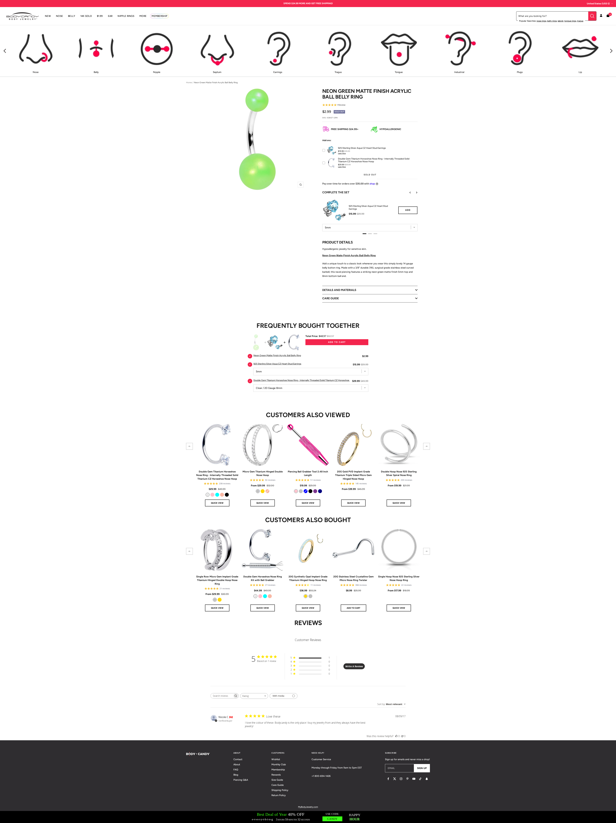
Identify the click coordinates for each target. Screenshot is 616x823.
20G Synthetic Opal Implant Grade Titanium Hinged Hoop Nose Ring (308, 578)
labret (560, 21)
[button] (189, 446)
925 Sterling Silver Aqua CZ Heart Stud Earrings (368, 207)
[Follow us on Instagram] (401, 779)
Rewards (276, 774)
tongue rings (570, 21)
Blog (235, 774)
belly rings (552, 21)
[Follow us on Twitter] (394, 779)
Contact (237, 759)
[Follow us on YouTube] (414, 779)
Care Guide (277, 785)
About (236, 764)
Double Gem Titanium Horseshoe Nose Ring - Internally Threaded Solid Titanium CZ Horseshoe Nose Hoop (307, 380)
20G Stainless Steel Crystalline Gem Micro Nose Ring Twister (353, 578)
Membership (278, 769)
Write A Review (354, 666)
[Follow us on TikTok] (420, 779)
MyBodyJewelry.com (308, 807)
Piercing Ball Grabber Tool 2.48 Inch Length (308, 473)
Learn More (342, 153)
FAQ (235, 769)
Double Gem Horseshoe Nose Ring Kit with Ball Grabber (262, 578)
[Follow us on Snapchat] (427, 779)
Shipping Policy (279, 790)
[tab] (364, 233)
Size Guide (277, 779)
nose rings (541, 21)
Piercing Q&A (240, 779)
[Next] (610, 51)
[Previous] (5, 51)
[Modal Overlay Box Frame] (308, 817)
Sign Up (422, 768)
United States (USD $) (598, 3)
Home (189, 82)
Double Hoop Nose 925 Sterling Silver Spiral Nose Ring (399, 473)
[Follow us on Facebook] (388, 779)
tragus (580, 21)
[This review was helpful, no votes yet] (396, 736)
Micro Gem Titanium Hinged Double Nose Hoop (263, 473)
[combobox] (254, 696)
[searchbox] (222, 695)
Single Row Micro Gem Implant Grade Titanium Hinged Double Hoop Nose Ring (217, 580)
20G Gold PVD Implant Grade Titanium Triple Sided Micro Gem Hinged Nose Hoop (353, 475)
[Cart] (608, 16)
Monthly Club (278, 764)
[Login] (601, 16)
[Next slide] (414, 192)
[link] (208, 495)
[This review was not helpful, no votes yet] (402, 736)
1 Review (341, 105)
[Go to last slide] (408, 192)
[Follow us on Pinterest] (407, 779)
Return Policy (278, 795)
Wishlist (275, 759)
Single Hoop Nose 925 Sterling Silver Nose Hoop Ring (398, 578)
